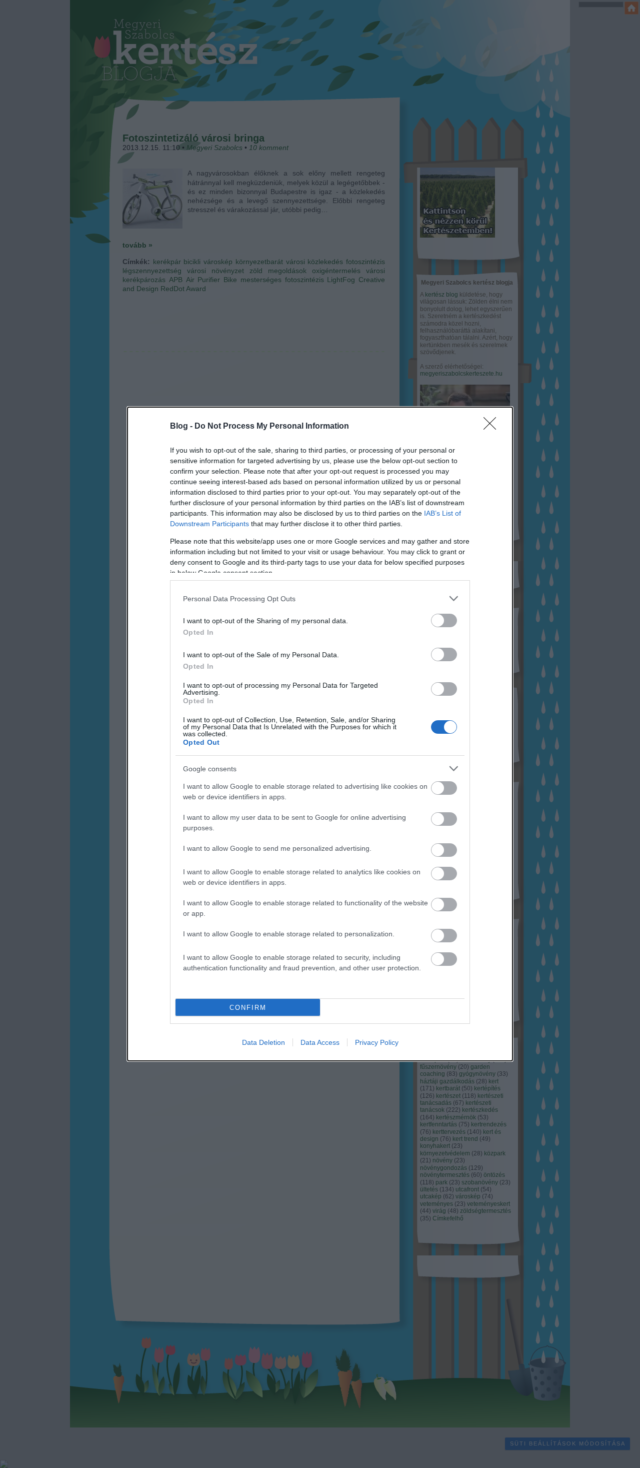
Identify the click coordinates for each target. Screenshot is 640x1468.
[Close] (493, 426)
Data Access (320, 1042)
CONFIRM (248, 1007)
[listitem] (320, 598)
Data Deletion (263, 1042)
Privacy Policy (376, 1042)
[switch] (444, 620)
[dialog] (320, 734)
